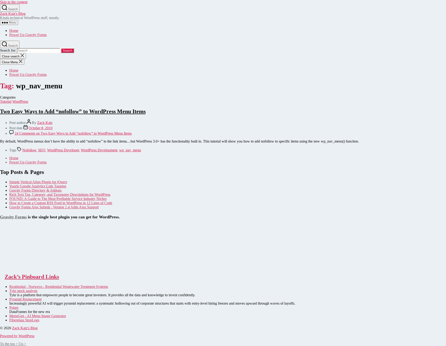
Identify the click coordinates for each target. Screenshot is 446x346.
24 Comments (73, 133)
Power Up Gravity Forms (28, 35)
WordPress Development (99, 150)
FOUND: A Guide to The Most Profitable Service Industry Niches (58, 199)
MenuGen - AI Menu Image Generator (37, 316)
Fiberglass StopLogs (24, 320)
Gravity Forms (13, 217)
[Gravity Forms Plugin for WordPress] (23, 267)
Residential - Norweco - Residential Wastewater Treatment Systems (58, 287)
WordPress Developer (63, 150)
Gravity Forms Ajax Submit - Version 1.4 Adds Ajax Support (54, 207)
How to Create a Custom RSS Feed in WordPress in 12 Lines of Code (60, 203)
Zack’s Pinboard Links (32, 277)
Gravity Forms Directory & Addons (35, 190)
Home (13, 31)
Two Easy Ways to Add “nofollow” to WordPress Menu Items (73, 111)
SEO (41, 150)
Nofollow (29, 150)
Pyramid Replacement (25, 299)
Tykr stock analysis (23, 291)
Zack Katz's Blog (13, 14)
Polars (13, 307)
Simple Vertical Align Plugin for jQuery (38, 182)
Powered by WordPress (17, 336)
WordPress (20, 101)
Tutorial (5, 101)
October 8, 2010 (40, 128)
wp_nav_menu (130, 150)
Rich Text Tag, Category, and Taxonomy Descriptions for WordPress (59, 194)
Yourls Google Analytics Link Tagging (37, 186)
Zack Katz (44, 123)
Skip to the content (13, 2)
